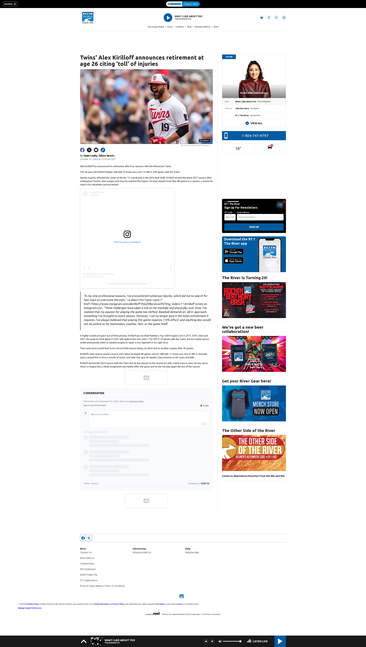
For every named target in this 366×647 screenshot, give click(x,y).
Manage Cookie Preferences (29, 608)
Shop (189, 27)
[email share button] (96, 150)
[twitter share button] (89, 150)
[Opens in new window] (254, 300)
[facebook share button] (82, 150)
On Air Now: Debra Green (254, 93)
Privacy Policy (118, 604)
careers (179, 604)
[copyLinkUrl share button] (103, 150)
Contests (180, 27)
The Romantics (183, 19)
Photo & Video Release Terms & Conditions (102, 586)
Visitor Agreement (101, 604)
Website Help (192, 552)
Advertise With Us (203, 27)
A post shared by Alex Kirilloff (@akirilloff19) (127, 283)
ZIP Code (228, 212)
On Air (170, 27)
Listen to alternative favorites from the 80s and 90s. (253, 475)
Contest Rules (87, 563)
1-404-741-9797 (255, 135)
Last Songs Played (156, 27)
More (216, 27)
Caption (204, 140)
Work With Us (87, 558)
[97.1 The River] (183, 4)
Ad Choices (160, 604)
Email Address (243, 212)
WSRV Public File (88, 574)
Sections (8, 4)
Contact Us (86, 552)
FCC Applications (89, 580)
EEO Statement (88, 569)
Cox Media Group (31, 604)
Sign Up (254, 226)
